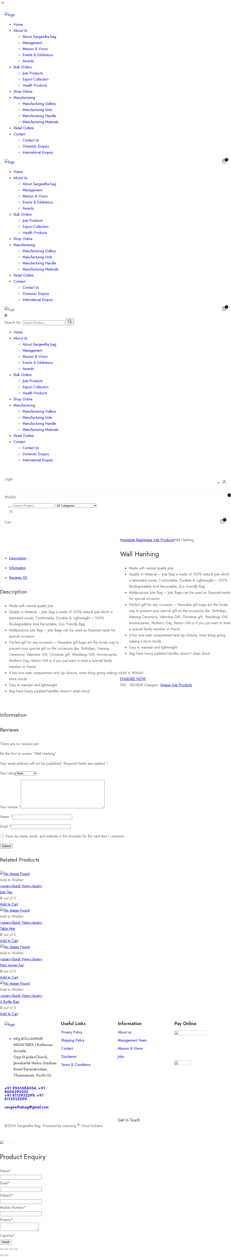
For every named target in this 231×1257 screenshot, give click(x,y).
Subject (6, 1195)
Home (18, 24)
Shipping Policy (72, 1040)
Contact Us (31, 140)
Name (6, 816)
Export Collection (36, 79)
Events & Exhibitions (38, 55)
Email (5, 826)
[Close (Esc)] (16, 1249)
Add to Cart (9, 904)
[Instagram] (148, 1127)
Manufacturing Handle (39, 115)
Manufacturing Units (37, 109)
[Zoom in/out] (2, 1249)
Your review (10, 807)
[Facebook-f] (123, 1127)
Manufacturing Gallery (39, 103)
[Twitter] (160, 1127)
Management (32, 42)
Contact (19, 134)
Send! (5, 1242)
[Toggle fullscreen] (6, 1249)
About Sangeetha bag (39, 36)
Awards (28, 61)
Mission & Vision (35, 48)
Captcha (7, 1235)
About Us (21, 30)
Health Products (35, 85)
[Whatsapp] (135, 1127)
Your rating (8, 773)
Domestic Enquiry (36, 146)
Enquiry (6, 1219)
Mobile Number (13, 1207)
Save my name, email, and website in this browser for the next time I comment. (65, 836)
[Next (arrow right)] (6, 1255)
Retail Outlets (24, 128)
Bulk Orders (23, 67)
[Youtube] (173, 1127)
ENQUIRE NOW (133, 679)
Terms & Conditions (76, 1064)
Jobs (121, 1056)
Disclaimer (69, 1056)
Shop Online (23, 91)
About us (125, 1032)
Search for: (13, 322)
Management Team (132, 1040)
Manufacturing (24, 97)
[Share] (11, 1249)
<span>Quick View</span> (21, 886)
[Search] (70, 322)
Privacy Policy (71, 1032)
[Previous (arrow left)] (2, 1255)
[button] (131, 672)
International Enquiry (38, 152)
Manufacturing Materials (41, 122)
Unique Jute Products (158, 540)
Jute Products (33, 73)
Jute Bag (135, 540)
